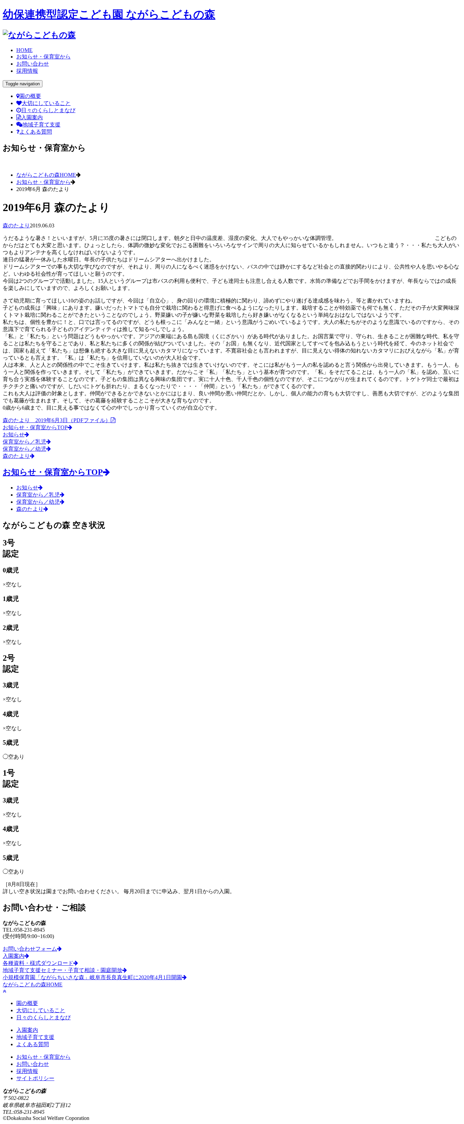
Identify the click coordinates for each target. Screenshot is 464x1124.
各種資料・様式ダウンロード (38, 963)
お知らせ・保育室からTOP (35, 427)
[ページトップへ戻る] (4, 991)
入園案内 (32, 117)
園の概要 (30, 96)
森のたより (16, 225)
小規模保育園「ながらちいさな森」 (92, 977)
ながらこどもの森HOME (46, 175)
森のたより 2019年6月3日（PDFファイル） (57, 420)
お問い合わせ (32, 64)
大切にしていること (46, 103)
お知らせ (13, 434)
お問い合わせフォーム (30, 949)
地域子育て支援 (41, 124)
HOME (24, 50)
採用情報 (27, 71)
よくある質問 (35, 132)
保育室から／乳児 (24, 442)
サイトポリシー (35, 1078)
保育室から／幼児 (24, 449)
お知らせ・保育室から (43, 56)
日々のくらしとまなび (48, 110)
